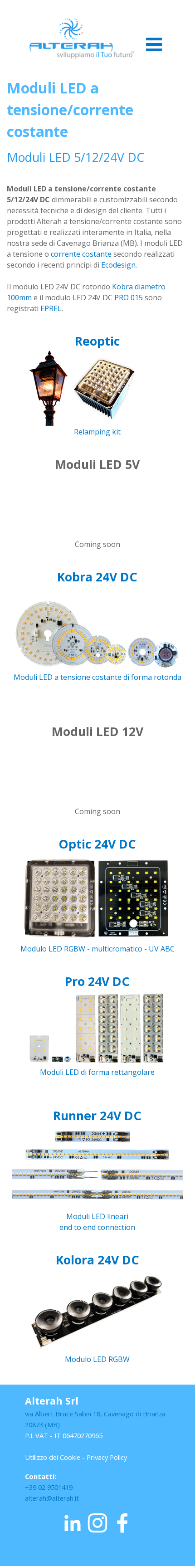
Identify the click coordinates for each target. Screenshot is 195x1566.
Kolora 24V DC (97, 1260)
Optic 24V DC (97, 844)
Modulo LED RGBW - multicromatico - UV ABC (97, 949)
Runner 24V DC (97, 1115)
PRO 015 (128, 297)
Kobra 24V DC (97, 577)
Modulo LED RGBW (97, 1359)
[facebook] (122, 1523)
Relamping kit (97, 432)
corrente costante (81, 254)
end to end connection (97, 1227)
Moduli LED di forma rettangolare (97, 1072)
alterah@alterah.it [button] (52, 1498)
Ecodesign (118, 265)
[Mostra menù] (153, 44)
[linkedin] (72, 1523)
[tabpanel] (97, 195)
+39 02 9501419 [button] (49, 1487)
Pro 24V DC (97, 981)
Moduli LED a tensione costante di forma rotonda (97, 677)
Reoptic (97, 341)
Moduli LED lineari (97, 1216)
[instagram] (97, 1523)
